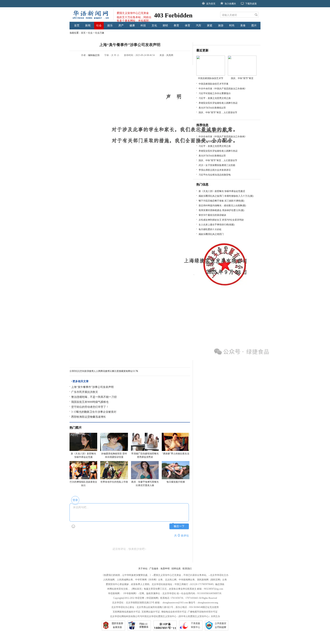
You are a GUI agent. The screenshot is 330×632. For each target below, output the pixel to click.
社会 (99, 25)
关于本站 (142, 568)
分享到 (73, 371)
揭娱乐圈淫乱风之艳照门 (211, 234)
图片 (254, 25)
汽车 (198, 25)
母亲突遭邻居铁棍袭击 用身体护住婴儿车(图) (221, 210)
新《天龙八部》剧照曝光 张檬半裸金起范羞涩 (222, 191)
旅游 (220, 25)
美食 (243, 25)
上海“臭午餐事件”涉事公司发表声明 (92, 387)
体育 (187, 25)
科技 (143, 25)
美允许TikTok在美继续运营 (212, 107)
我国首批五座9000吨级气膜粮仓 (90, 402)
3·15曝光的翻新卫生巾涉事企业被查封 (93, 411)
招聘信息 (176, 568)
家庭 (209, 25)
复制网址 (128, 371)
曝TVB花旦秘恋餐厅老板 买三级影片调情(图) (221, 200)
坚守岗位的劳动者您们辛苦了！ (90, 406)
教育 (176, 25)
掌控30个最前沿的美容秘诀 (212, 215)
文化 (154, 25)
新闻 (88, 25)
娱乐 (110, 25)
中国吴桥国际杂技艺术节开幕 (213, 84)
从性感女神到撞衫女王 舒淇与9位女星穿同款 (221, 219)
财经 (165, 25)
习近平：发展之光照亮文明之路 (215, 98)
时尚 (232, 25)
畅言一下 (179, 526)
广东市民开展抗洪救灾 (84, 392)
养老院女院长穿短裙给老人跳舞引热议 (218, 103)
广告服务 (154, 568)
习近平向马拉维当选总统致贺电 (215, 174)
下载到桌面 (251, 3)
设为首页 (210, 3)
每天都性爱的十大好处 (210, 229)
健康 (132, 25)
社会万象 (99, 33)
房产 (121, 25)
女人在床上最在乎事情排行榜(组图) (217, 224)
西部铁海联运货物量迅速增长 (88, 416)
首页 (76, 25)
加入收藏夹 (230, 3)
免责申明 (165, 568)
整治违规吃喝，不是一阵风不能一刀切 (94, 397)
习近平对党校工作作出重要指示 (215, 93)
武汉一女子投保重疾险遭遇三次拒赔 (217, 165)
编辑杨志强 (93, 55)
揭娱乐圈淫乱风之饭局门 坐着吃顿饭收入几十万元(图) (226, 196)
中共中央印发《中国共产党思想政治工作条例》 (223, 88)
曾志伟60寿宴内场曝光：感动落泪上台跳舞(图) (222, 205)
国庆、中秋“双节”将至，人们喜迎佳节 (218, 112)
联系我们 (187, 568)
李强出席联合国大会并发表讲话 (215, 170)
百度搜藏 (118, 371)
